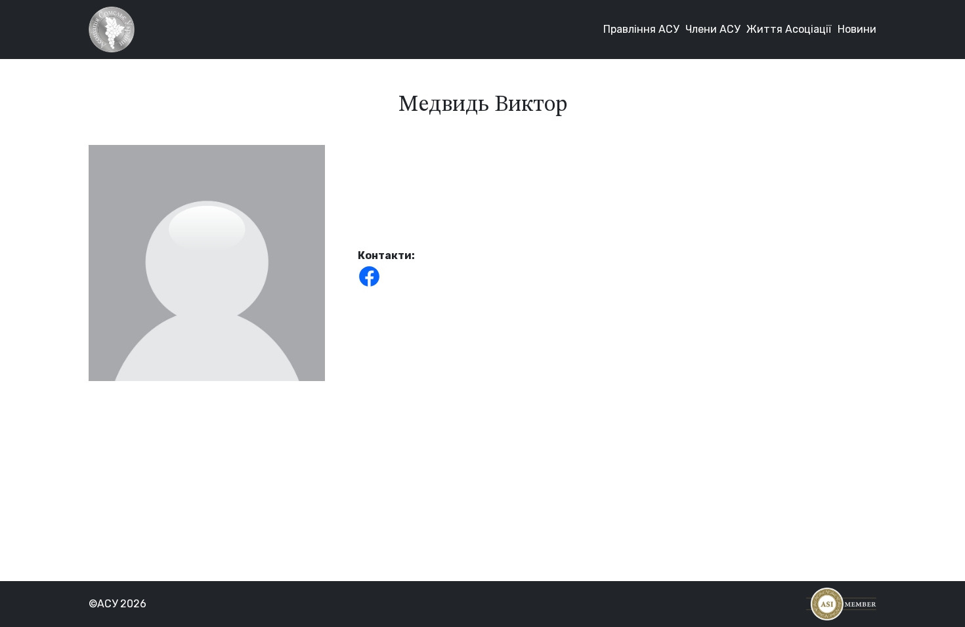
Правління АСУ (641, 29)
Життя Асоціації (788, 29)
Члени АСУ (712, 29)
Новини (857, 29)
